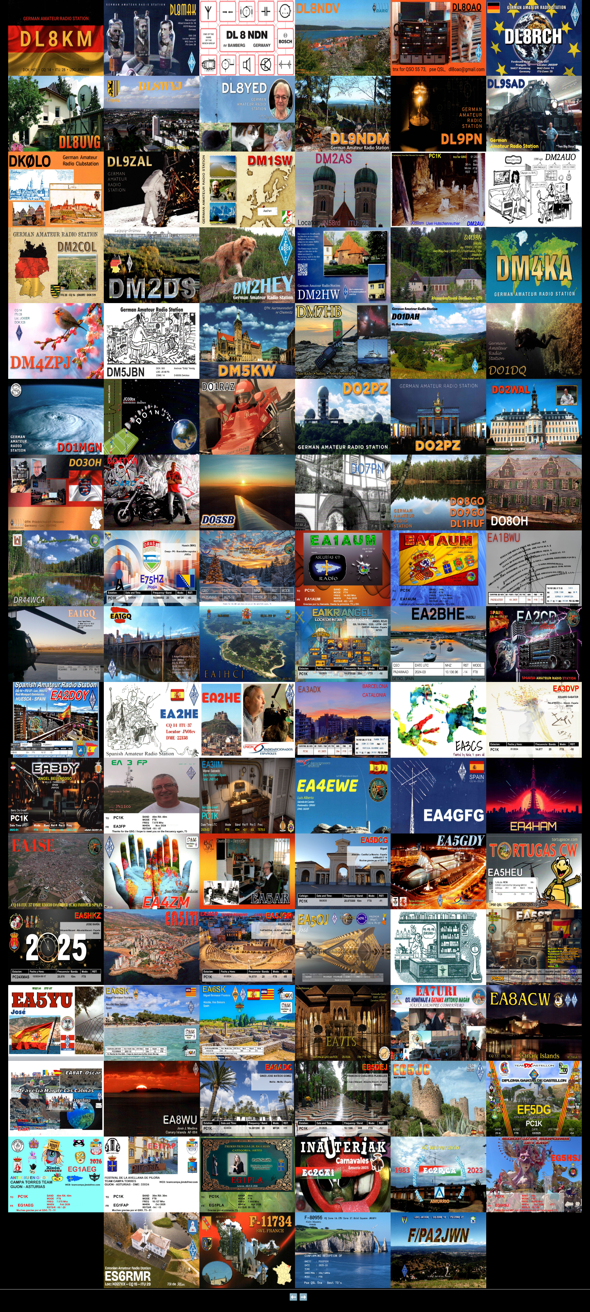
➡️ (303, 1297)
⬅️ (293, 1297)
